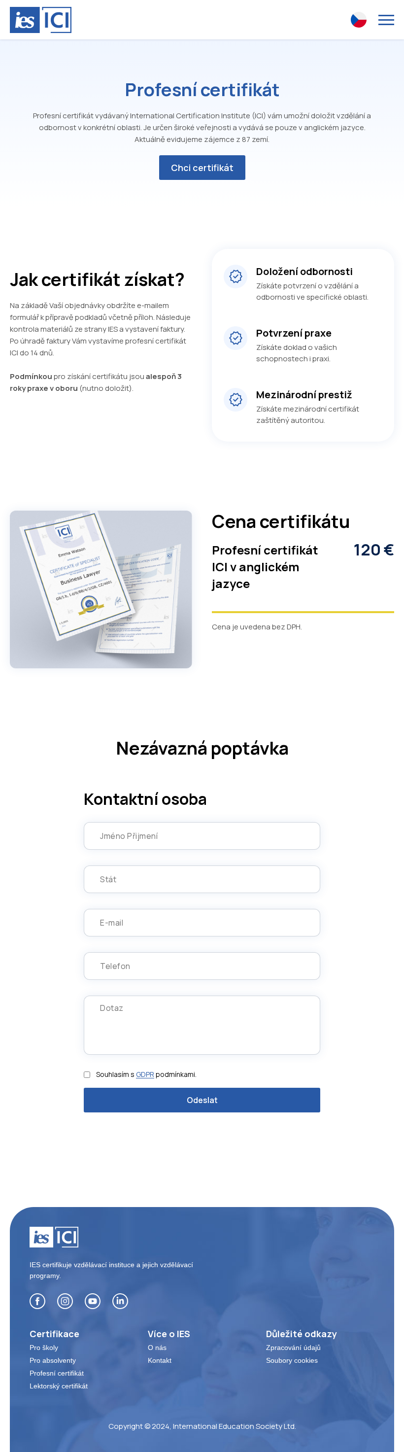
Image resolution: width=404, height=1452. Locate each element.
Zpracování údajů (293, 1347)
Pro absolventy (53, 1360)
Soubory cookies (292, 1360)
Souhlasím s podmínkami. (146, 1074)
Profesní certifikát (57, 1373)
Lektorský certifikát (59, 1386)
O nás (157, 1347)
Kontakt (159, 1360)
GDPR (145, 1074)
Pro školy (44, 1347)
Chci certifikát (202, 167)
